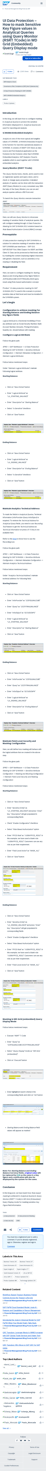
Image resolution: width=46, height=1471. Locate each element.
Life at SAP (26, 1273)
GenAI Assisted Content (11, 1273)
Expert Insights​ (21, 1269)
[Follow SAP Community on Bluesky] (21, 1440)
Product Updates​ (9, 1280)
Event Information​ (25, 1265)
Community (15, 3)
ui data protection (9, 1216)
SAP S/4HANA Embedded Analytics (14, 95)
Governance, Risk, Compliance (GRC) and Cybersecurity (21, 86)
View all (6, 1428)
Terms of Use (34, 1447)
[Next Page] (24, 1284)
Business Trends (9, 1261)
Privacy (11, 1447)
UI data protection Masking (26, 1216)
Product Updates (9, 103)
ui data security (8, 1220)
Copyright (11, 1453)
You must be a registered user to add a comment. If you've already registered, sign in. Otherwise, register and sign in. (22, 1239)
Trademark (11, 1459)
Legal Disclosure (34, 1453)
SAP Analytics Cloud (10, 82)
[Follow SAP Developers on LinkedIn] (29, 1440)
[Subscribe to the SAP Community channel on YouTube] (25, 1440)
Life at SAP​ (7, 1277)
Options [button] (24, 62)
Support (34, 1459)
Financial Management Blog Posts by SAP (17, 9)
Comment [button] (37, 1230)
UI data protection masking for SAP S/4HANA (17, 91)
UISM (18, 1220)
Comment (11, 1246)
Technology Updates (26, 1280)
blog (14, 539)
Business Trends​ (25, 1261)
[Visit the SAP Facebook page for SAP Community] (17, 1440)
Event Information (9, 1265)
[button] (4, 72)
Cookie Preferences (11, 1466)
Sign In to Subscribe (33, 58)
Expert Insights (8, 1269)
